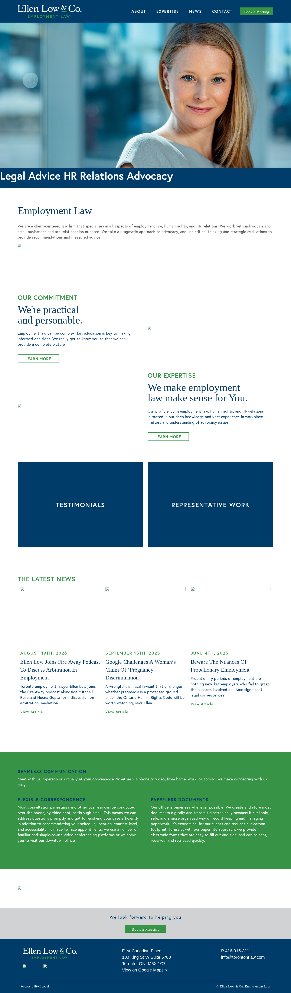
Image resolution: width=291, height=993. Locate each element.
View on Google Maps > (144, 970)
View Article (32, 711)
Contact (222, 11)
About (138, 11)
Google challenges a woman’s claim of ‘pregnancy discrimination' (140, 670)
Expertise (167, 11)
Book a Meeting (146, 929)
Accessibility (30, 986)
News (195, 11)
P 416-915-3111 (236, 950)
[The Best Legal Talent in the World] (60, 967)
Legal (45, 986)
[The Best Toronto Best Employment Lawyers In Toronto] (30, 967)
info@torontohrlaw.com (243, 957)
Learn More (38, 358)
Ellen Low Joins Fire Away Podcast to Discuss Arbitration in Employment (60, 670)
